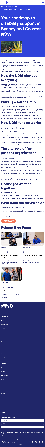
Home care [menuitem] (3, 332)
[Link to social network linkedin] (39, 442)
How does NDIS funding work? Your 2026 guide (10, 256)
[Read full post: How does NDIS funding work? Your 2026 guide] (11, 239)
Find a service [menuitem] (4, 336)
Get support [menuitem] (4, 316)
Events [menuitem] (2, 379)
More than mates (5, 291)
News (9, 252)
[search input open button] (41, 2)
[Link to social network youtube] (36, 442)
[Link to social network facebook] (29, 442)
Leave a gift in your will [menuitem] (5, 350)
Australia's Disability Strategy (16, 118)
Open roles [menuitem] (3, 367)
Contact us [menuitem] (4, 412)
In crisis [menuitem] (3, 406)
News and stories (13, 6)
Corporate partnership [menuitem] (5, 357)
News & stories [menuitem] (4, 397)
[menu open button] (43, 2)
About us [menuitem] (3, 385)
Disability (4, 252)
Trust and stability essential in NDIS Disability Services (32, 256)
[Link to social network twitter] (33, 442)
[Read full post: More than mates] (11, 274)
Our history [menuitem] (3, 389)
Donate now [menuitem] (3, 346)
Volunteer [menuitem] (3, 371)
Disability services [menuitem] (4, 320)
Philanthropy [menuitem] (3, 353)
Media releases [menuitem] (4, 400)
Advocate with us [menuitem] (4, 375)
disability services (31, 69)
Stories (10, 287)
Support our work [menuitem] (5, 342)
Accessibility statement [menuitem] (22, 443)
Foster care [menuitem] (3, 328)
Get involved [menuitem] (4, 363)
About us (7, 6)
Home (2, 6)
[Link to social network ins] (42, 442)
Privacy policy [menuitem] (20, 439)
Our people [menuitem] (3, 393)
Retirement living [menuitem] (4, 324)
